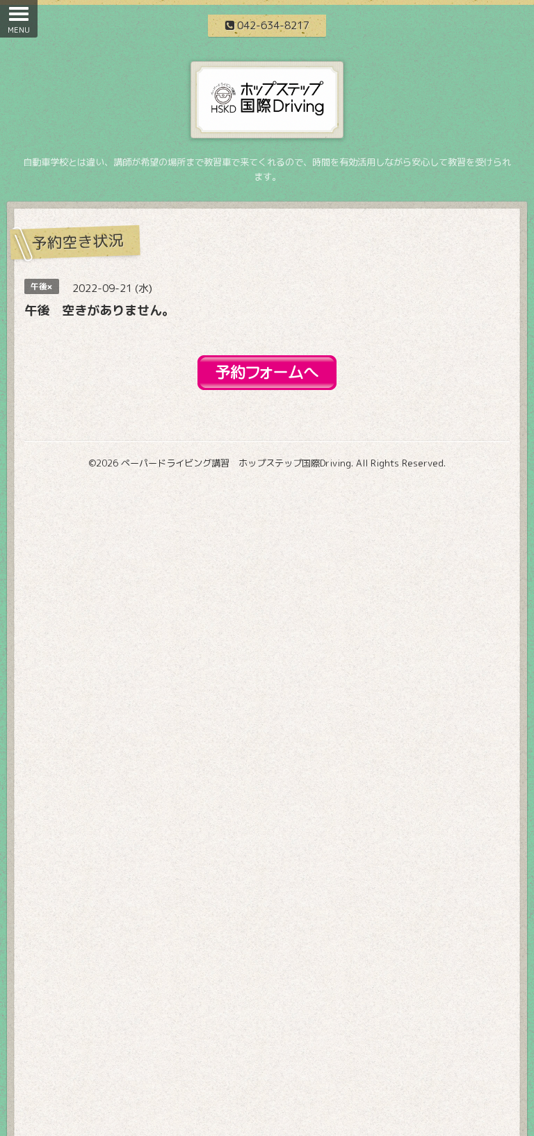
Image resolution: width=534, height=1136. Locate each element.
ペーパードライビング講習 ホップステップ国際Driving (236, 463)
